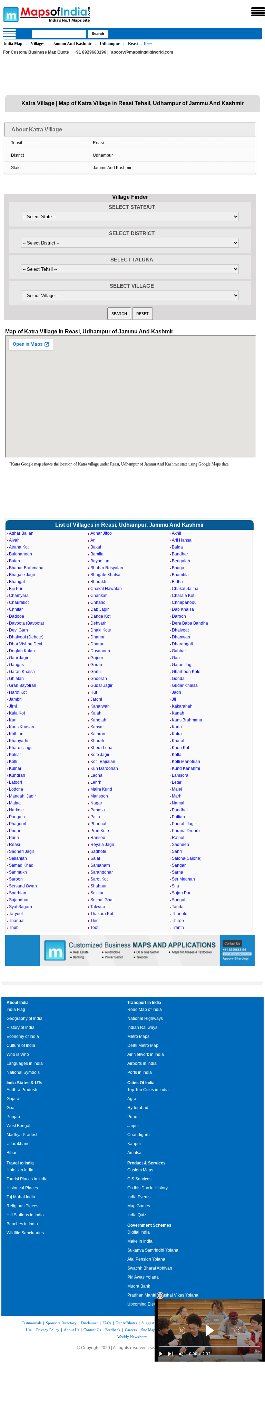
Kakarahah (182, 706)
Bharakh (98, 581)
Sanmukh (18, 872)
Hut (93, 692)
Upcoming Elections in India (153, 1304)
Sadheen (180, 844)
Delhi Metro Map (142, 1045)
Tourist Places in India (27, 1179)
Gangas (16, 664)
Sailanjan (18, 858)
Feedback (112, 1330)
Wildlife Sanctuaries (25, 1233)
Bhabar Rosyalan (106, 567)
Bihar (12, 1152)
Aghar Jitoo (101, 533)
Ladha (96, 775)
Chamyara (19, 595)
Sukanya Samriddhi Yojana (152, 1250)
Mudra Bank (138, 1286)
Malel (177, 789)
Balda (177, 547)
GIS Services (139, 1179)
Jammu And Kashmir (72, 43)
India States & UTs (24, 1082)
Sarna (177, 872)
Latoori (15, 782)
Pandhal (180, 810)
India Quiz (136, 1215)
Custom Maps (140, 1170)
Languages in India (25, 1063)
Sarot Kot (99, 879)
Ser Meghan (183, 879)
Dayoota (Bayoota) (26, 623)
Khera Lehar (102, 747)
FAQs (106, 1323)
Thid (94, 920)
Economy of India (23, 1036)
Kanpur (134, 1143)
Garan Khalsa (22, 671)
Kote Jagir (99, 754)
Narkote (16, 810)
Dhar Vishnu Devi (25, 644)
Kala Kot (17, 713)
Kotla (176, 754)
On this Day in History (147, 1188)
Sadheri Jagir (21, 851)
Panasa (97, 810)
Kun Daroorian (104, 768)
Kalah (95, 713)
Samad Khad (21, 865)
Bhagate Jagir (22, 574)
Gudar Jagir (101, 685)
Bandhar (180, 554)
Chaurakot (19, 602)
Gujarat (13, 1098)
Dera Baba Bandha (190, 623)
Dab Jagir (99, 609)
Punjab (13, 1116)
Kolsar (15, 754)
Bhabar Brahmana (26, 567)
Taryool (16, 913)
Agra (131, 1098)
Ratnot (178, 837)
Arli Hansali (183, 540)
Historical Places (22, 1188)
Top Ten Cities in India (148, 1089)
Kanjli (14, 720)
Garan (96, 664)
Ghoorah (98, 678)
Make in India (140, 1241)
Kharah (97, 740)
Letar (176, 782)
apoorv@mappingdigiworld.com (142, 52)
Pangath (17, 816)
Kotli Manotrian (186, 761)
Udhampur (110, 43)
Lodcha (16, 789)
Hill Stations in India (25, 1215)
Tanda (178, 906)
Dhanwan (181, 637)
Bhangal (17, 581)
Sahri (177, 851)
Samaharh (100, 865)
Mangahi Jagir (22, 796)
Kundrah (17, 775)
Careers (131, 1330)
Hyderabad (137, 1107)
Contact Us (92, 1330)
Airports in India (142, 1063)
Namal (178, 803)
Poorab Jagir (184, 823)
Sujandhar (19, 899)
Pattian (178, 816)
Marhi (177, 796)
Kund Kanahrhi (186, 768)
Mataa (15, 803)
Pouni (14, 830)
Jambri (15, 699)
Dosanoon (100, 650)
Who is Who (18, 1054)
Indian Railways (142, 1027)
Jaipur (133, 1125)
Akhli (176, 533)
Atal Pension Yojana (146, 1259)
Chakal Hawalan (106, 588)
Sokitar (97, 893)
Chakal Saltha (185, 588)
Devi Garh (18, 630)
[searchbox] (59, 34)
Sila (175, 886)
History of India (21, 1027)
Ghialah (16, 678)
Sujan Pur (181, 893)
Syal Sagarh (20, 906)
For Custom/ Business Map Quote (36, 52)
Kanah (178, 713)
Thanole (179, 913)
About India (18, 1002)
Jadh (176, 692)
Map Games (138, 1206)
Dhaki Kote (100, 630)
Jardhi (96, 699)
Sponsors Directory (61, 1323)
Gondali (179, 678)
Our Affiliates (126, 1323)
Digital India (138, 1232)
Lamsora (180, 775)
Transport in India (144, 1002)
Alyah (14, 540)
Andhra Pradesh (22, 1089)
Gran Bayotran (22, 685)
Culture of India (21, 1045)
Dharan (97, 644)
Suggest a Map (153, 1323)
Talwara (97, 906)
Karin (177, 727)
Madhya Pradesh (23, 1134)
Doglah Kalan (22, 650)
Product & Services (146, 1163)
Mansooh (99, 796)
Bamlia (97, 554)
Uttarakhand (18, 1143)
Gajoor (96, 657)
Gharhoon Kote (186, 671)
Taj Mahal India (21, 1197)
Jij (174, 699)
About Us (71, 1330)
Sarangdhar (101, 872)
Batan (14, 561)
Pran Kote (99, 830)
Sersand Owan (23, 886)
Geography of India (24, 1018)
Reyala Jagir (102, 844)
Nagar (96, 803)
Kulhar (15, 768)
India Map (12, 43)
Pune (132, 1116)
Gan (176, 657)
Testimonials (31, 1323)
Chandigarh (138, 1134)
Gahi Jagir (18, 657)
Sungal (178, 899)
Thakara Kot (101, 913)
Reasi (133, 43)
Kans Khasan (21, 727)
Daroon (179, 616)
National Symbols (23, 1072)
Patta (95, 816)
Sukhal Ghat (102, 899)
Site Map (148, 1330)
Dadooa (16, 616)
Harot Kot (18, 692)
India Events (138, 1197)
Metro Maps (138, 1036)
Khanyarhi (18, 740)
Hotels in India (20, 1170)
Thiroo (178, 920)
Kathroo (97, 733)
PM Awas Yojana (143, 1277)
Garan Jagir (183, 664)
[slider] (209, 1346)
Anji (94, 540)
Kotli (13, 761)
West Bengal (18, 1125)
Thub (14, 927)
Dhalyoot (180, 630)
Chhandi (98, 602)
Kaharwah (100, 706)
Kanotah (98, 720)
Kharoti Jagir (21, 747)
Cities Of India (141, 1082)
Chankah (99, 595)
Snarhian (17, 893)
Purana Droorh (186, 830)
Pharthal (98, 823)
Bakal (95, 547)
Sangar (179, 865)
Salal (95, 858)
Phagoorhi (19, 823)
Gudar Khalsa (185, 685)
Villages (38, 43)
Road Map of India (144, 1009)
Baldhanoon (20, 554)
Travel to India (20, 1163)
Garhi (95, 671)
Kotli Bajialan (102, 761)
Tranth (178, 927)
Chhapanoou (184, 602)
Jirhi (13, 706)
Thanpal (16, 920)
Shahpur (98, 886)
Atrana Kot (19, 547)
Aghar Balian (21, 533)
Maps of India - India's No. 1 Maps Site (10, 14)
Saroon (16, 879)
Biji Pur (15, 588)
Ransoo (97, 837)
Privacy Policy (47, 1330)
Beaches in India (22, 1224)
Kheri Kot (180, 747)
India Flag (16, 1009)
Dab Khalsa (183, 609)
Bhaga (178, 567)
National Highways (145, 1018)
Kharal (178, 740)
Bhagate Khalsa (105, 574)
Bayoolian (99, 561)
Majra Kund (101, 789)
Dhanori (98, 637)
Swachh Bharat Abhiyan (149, 1268)
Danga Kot (100, 616)
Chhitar (16, 609)
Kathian (16, 733)
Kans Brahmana (187, 720)
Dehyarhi (99, 623)
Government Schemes (149, 1225)
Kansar (97, 727)
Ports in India (139, 1072)
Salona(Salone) (187, 858)
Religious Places (22, 1206)
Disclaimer (89, 1323)
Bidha (177, 581)
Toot (94, 927)
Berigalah (181, 561)
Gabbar (179, 650)
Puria (14, 837)
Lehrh (95, 782)
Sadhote (98, 851)
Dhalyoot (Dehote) (26, 637)
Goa (10, 1107)
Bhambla (180, 574)
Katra (177, 733)
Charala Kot (183, 595)
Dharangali (182, 644)
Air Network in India (145, 1054)
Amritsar (135, 1152)
